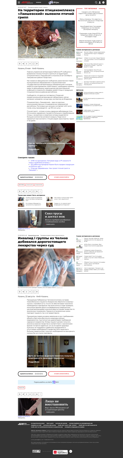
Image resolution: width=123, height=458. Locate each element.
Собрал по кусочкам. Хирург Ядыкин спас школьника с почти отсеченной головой (94, 59)
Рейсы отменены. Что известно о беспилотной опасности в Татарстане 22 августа (90, 20)
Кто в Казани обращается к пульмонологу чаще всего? (33, 204)
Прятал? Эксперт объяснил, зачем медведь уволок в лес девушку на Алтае (93, 240)
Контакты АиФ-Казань (49, 425)
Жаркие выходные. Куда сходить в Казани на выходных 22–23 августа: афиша (90, 42)
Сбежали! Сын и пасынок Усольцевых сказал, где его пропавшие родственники (94, 263)
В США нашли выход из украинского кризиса (93, 99)
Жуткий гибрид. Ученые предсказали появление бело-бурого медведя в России (94, 53)
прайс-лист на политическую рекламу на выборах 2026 (47, 427)
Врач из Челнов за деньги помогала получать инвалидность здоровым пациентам (50, 357)
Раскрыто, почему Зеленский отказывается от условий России (92, 105)
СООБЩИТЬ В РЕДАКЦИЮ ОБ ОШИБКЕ (74, 427)
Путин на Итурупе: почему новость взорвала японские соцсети (93, 93)
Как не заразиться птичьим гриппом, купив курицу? (49, 144)
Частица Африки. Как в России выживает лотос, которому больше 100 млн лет (94, 71)
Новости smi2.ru (24, 228)
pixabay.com (21, 59)
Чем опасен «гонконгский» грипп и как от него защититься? (63, 198)
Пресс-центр (50, 423)
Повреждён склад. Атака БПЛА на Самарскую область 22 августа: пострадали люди (91, 35)
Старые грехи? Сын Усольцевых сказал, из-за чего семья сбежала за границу (94, 258)
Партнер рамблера (46, 451)
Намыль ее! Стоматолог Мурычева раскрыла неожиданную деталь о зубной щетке (93, 77)
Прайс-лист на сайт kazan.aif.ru (88, 425)
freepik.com (59, 287)
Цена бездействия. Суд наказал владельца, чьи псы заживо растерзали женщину (90, 28)
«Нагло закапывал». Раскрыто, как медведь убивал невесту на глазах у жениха (94, 269)
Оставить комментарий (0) (61, 177)
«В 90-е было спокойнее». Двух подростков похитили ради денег (93, 245)
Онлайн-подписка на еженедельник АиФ (81, 423)
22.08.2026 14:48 (22, 235)
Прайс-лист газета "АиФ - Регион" (67, 425)
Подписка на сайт (36, 425)
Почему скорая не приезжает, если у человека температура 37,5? (34, 199)
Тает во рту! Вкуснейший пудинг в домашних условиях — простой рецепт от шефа (93, 65)
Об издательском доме (37, 423)
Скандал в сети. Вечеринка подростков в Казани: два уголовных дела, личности (91, 13)
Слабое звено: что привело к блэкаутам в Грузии (91, 111)
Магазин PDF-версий (61, 423)
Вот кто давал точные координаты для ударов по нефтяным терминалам (93, 117)
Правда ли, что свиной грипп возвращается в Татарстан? (62, 204)
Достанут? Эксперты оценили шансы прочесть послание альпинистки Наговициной (94, 83)
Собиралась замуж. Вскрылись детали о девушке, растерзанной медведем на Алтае (93, 252)
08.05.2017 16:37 (22, 7)
